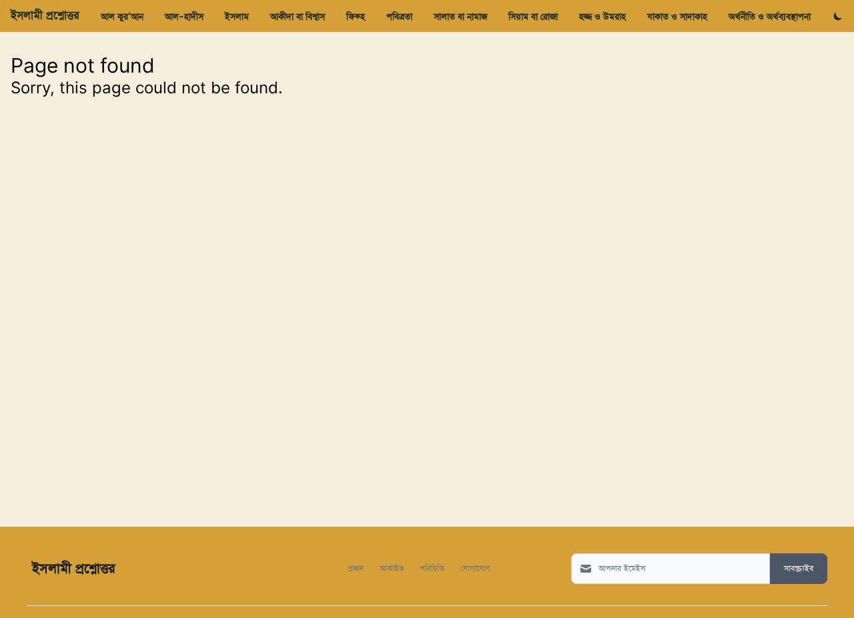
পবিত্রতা (399, 16)
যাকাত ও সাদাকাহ (677, 16)
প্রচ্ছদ (356, 567)
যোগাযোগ (475, 567)
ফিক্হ (355, 16)
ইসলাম (237, 16)
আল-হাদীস (184, 16)
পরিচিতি (432, 567)
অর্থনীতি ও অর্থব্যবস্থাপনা (770, 16)
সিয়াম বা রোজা (533, 16)
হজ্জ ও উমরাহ (602, 16)
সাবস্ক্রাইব (798, 568)
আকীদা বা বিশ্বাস (297, 16)
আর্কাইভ (392, 567)
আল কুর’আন (122, 16)
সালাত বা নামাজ (460, 16)
